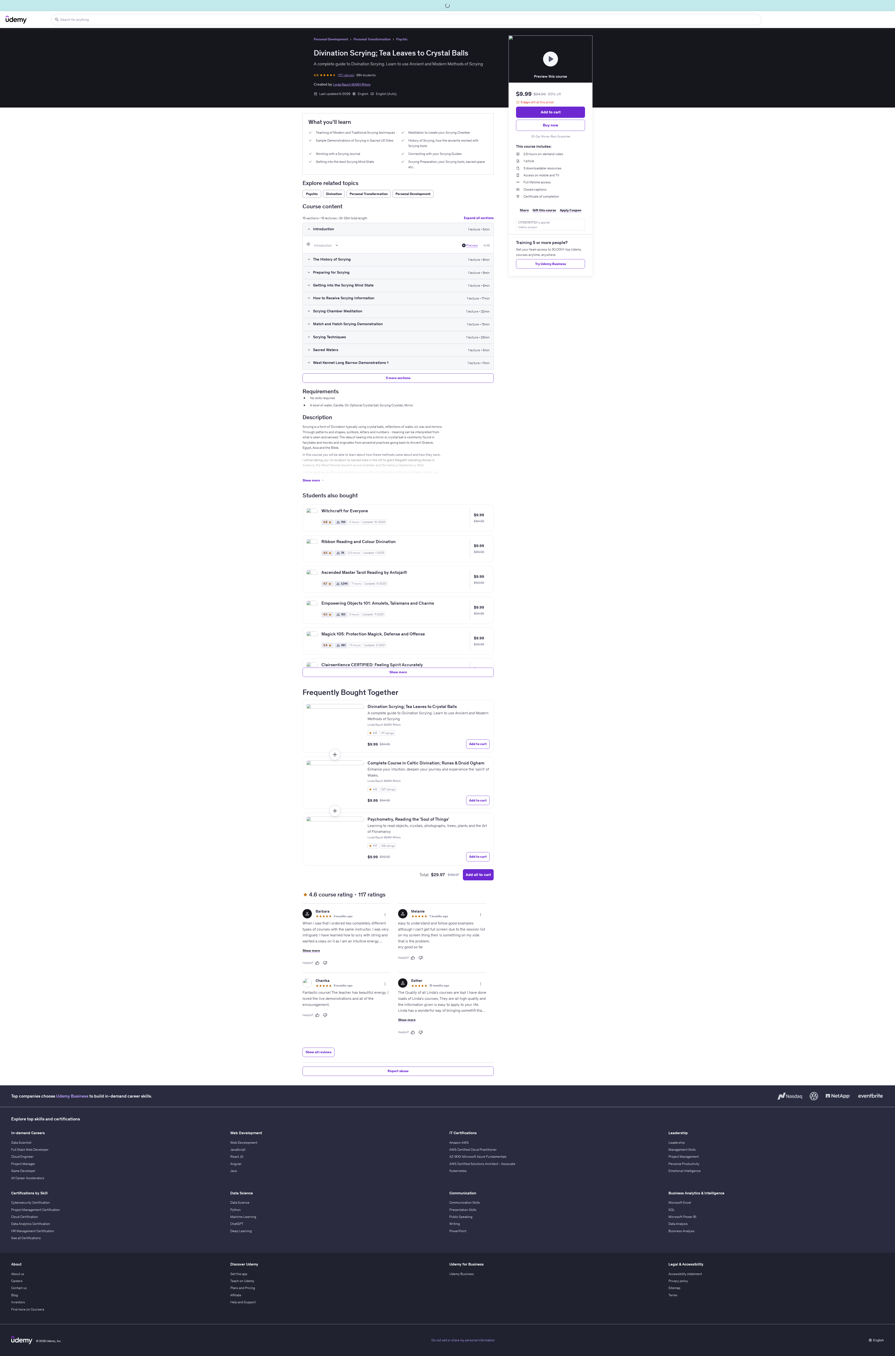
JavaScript (237, 1149)
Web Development (243, 1142)
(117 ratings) (346, 75)
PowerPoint (457, 1231)
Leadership (676, 1142)
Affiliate (235, 1295)
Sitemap (674, 1288)
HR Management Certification (32, 1231)
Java (233, 1171)
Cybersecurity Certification (30, 1202)
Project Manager (23, 1164)
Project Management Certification (35, 1210)
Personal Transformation (372, 39)
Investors (18, 1302)
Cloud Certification (24, 1217)
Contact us (19, 1288)
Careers (17, 1281)
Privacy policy (678, 1281)
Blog (14, 1295)
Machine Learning (243, 1217)
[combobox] (406, 19)
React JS (236, 1156)
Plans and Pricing (242, 1288)
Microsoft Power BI (682, 1217)
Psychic (402, 39)
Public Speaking (460, 1217)
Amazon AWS (459, 1142)
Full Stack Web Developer (29, 1149)
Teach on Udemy (242, 1281)
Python (235, 1210)
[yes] (317, 963)
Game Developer (23, 1171)
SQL (671, 1210)
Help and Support (243, 1302)
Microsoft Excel (679, 1202)
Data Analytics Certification (30, 1224)
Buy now (550, 125)
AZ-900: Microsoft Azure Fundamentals (477, 1156)
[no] (325, 963)
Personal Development (331, 39)
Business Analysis (681, 1231)
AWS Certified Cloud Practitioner (473, 1149)
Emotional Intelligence (684, 1171)
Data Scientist (21, 1142)
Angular (235, 1164)
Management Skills (682, 1149)
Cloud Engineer (22, 1156)
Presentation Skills (462, 1210)
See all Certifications (26, 1238)
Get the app (238, 1274)
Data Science (239, 1202)
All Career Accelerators (27, 1178)
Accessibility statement (685, 1274)
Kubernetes (458, 1171)
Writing (454, 1224)
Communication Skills (464, 1202)
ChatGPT (236, 1224)
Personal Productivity (683, 1164)
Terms (672, 1295)
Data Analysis (678, 1224)
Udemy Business (72, 1096)
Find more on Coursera (27, 1309)
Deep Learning (241, 1231)
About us (17, 1274)
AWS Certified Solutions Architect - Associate (482, 1164)
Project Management (683, 1156)
